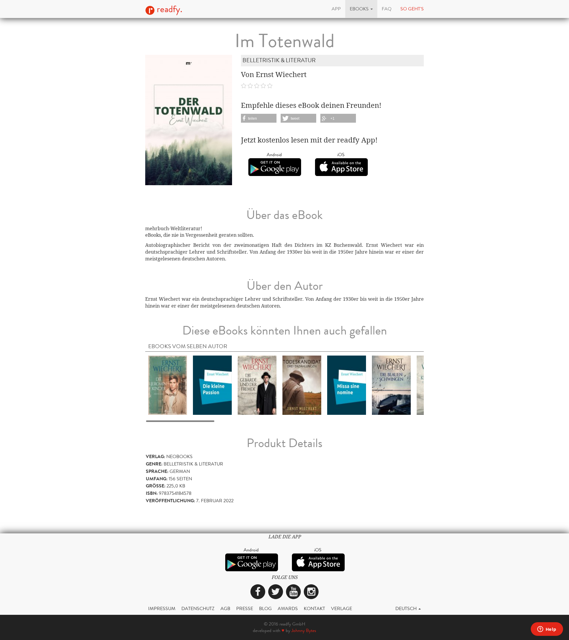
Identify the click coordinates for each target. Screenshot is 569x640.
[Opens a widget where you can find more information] (546, 629)
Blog (265, 608)
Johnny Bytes (303, 630)
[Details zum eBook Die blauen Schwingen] (391, 385)
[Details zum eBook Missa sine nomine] (346, 385)
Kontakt (314, 608)
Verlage (341, 608)
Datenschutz (198, 608)
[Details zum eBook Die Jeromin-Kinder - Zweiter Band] (167, 385)
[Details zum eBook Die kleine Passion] (212, 385)
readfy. (168, 9)
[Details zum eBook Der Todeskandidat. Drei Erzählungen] (301, 385)
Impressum (161, 608)
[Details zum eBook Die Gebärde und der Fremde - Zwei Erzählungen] (257, 385)
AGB (225, 608)
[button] (361, 9)
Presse (244, 608)
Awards (288, 608)
